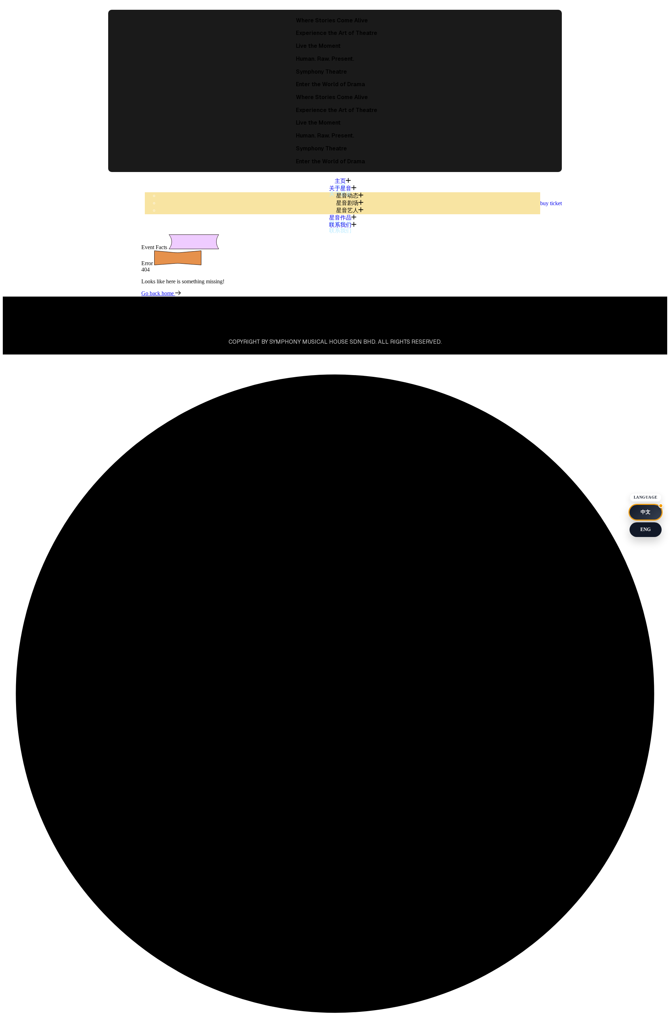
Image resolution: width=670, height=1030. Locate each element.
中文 (645, 512)
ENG (645, 529)
